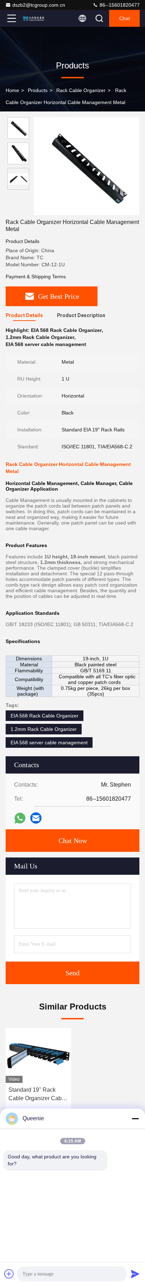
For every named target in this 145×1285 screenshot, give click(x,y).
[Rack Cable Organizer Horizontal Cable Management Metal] (86, 166)
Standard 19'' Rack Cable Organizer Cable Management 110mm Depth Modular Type (37, 1095)
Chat (124, 18)
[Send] (135, 1273)
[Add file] (9, 1273)
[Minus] (135, 1118)
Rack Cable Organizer (81, 90)
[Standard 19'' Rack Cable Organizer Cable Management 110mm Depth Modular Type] (38, 1055)
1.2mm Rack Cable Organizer (44, 729)
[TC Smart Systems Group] (35, 18)
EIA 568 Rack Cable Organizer (44, 716)
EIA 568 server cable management (49, 742)
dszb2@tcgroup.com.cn (38, 5)
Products (38, 90)
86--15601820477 (119, 5)
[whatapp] (20, 818)
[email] (35, 818)
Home (12, 90)
